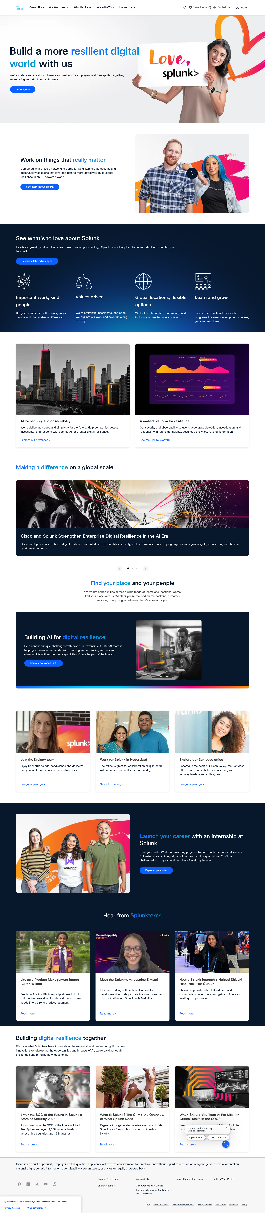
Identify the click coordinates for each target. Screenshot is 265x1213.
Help (148, 1205)
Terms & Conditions (161, 1205)
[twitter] (37, 1184)
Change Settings (106, 1186)
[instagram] (54, 1184)
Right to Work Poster (223, 1179)
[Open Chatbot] (225, 1144)
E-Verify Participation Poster (188, 1179)
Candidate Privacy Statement (183, 1205)
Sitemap (244, 1205)
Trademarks (233, 1205)
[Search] (185, 7)
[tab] (128, 568)
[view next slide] (145, 568)
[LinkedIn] (28, 1184)
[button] (241, 7)
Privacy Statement (205, 1205)
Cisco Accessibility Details (149, 1186)
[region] (40, 1204)
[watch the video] (192, 173)
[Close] (77, 1200)
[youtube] (46, 1184)
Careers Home (36, 7)
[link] (22, 89)
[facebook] (19, 1184)
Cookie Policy (220, 1205)
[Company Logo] (20, 7)
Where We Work (105, 7)
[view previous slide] (119, 568)
